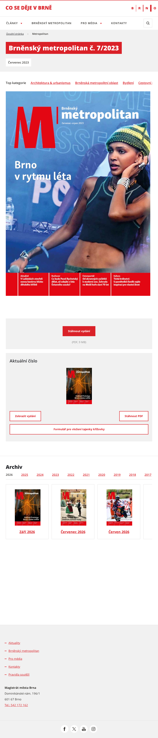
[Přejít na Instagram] (93, 729)
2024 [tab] (40, 475)
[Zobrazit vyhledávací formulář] (148, 23)
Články (12, 23)
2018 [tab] (132, 475)
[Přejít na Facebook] (64, 729)
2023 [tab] (55, 475)
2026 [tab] (9, 475)
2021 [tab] (86, 475)
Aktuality (14, 643)
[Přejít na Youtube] (84, 729)
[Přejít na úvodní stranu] (29, 10)
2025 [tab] (24, 475)
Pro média (89, 23)
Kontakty (119, 23)
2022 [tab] (70, 475)
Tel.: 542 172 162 (16, 705)
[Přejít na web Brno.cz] (142, 8)
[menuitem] (16, 83)
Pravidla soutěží (18, 674)
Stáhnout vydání (79, 331)
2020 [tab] (101, 475)
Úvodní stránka (15, 34)
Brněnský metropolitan (51, 23)
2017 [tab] (148, 475)
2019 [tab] (117, 475)
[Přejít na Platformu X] (74, 729)
